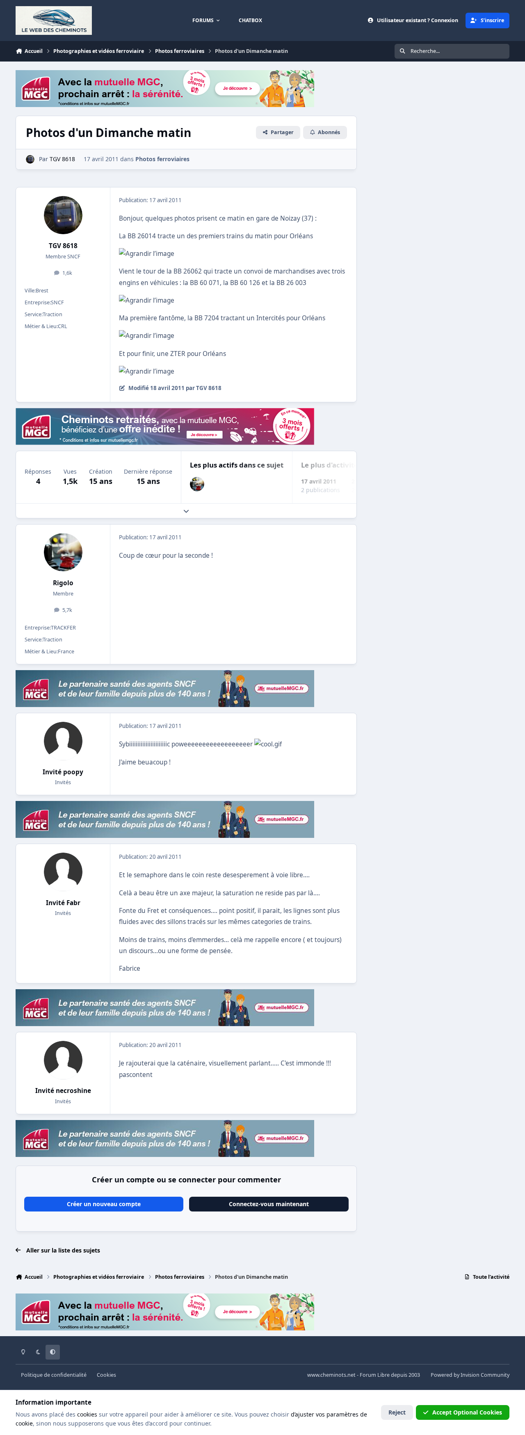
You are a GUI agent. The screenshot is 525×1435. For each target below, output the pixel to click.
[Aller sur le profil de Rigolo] (197, 484)
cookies (87, 1414)
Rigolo (63, 583)
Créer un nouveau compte (104, 1204)
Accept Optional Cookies (467, 1412)
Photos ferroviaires (162, 159)
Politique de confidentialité (54, 1374)
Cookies (106, 1374)
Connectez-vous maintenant (269, 1204)
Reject (397, 1412)
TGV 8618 (63, 246)
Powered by (470, 1374)
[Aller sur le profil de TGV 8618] (30, 159)
